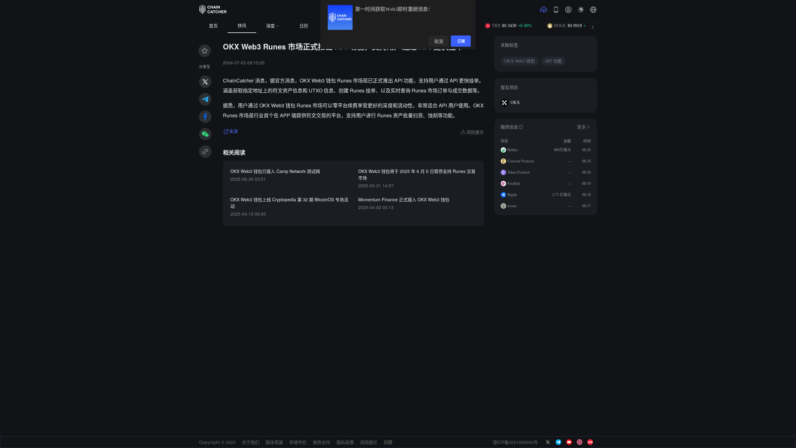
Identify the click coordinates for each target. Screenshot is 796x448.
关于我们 (250, 442)
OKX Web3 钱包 (519, 61)
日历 (303, 26)
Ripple (512, 195)
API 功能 (553, 61)
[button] (593, 9)
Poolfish (513, 183)
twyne (511, 206)
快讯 (242, 25)
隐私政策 (345, 442)
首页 (213, 26)
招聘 (388, 442)
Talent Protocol (518, 172)
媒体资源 (274, 442)
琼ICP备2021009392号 (515, 442)
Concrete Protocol (520, 161)
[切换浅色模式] (581, 9)
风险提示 (368, 442)
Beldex (512, 150)
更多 (581, 127)
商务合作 (321, 442)
